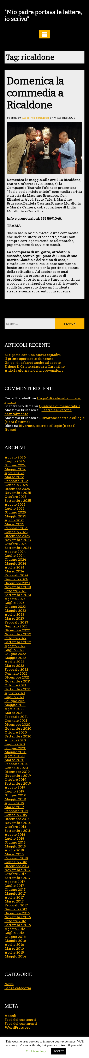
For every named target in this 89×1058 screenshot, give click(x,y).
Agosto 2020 (15, 740)
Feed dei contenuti (20, 1020)
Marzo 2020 (14, 760)
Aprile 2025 (14, 520)
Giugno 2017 (15, 890)
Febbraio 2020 (17, 764)
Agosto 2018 (15, 835)
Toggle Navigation (44, 34)
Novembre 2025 (18, 493)
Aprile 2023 (14, 614)
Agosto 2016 (15, 929)
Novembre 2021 (18, 681)
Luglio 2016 (14, 933)
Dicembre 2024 (17, 536)
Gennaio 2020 (16, 768)
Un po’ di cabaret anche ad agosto (33, 363)
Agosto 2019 (15, 787)
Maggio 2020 (15, 752)
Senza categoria (18, 988)
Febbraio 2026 (16, 481)
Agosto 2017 (15, 882)
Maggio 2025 (15, 516)
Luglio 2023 (14, 603)
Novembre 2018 (18, 823)
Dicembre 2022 (17, 630)
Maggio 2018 (15, 846)
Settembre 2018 (18, 831)
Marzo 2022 (14, 666)
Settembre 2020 (18, 736)
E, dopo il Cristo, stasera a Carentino (35, 367)
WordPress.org (17, 1027)
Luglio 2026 (15, 461)
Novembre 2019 (18, 776)
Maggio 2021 (15, 705)
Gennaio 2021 (16, 721)
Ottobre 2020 (16, 732)
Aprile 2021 (14, 709)
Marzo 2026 (14, 477)
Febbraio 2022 (16, 669)
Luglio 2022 (14, 650)
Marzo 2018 (14, 854)
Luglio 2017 (14, 886)
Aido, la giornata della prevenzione (34, 370)
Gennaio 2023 (16, 626)
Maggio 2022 (15, 658)
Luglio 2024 (15, 556)
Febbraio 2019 (16, 811)
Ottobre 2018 (15, 827)
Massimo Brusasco (35, 117)
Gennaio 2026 (16, 485)
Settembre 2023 (18, 595)
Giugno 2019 (15, 795)
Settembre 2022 (18, 642)
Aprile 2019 (14, 803)
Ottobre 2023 (15, 591)
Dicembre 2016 (17, 913)
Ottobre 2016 (15, 921)
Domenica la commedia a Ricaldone (35, 93)
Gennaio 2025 (16, 532)
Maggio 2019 (15, 799)
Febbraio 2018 (16, 858)
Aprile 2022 (14, 662)
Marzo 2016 (14, 948)
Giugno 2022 (15, 654)
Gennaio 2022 (16, 673)
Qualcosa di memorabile (59, 406)
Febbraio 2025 (16, 528)
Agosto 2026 (15, 457)
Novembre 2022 (18, 634)
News (9, 984)
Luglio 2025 (14, 508)
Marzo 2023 (14, 618)
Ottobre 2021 (15, 685)
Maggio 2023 (15, 611)
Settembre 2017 (18, 878)
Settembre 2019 (18, 783)
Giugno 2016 (15, 937)
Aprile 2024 (14, 567)
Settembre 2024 (18, 548)
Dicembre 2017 (17, 866)
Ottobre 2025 (15, 497)
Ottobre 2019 (15, 780)
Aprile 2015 (14, 952)
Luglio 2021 (14, 697)
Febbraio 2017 (16, 905)
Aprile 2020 (15, 756)
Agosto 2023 (15, 599)
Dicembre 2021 (17, 677)
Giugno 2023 (15, 607)
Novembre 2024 (18, 540)
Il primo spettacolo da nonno (29, 359)
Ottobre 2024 (16, 544)
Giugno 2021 (15, 701)
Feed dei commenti (21, 1024)
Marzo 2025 (14, 524)
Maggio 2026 (15, 469)
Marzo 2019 (14, 807)
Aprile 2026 (14, 473)
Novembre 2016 (18, 917)
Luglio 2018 (14, 838)
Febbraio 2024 (16, 575)
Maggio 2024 (15, 563)
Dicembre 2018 (17, 819)
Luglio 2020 (15, 744)
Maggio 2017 (15, 893)
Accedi (10, 1016)
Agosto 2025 (15, 504)
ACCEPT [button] (58, 1051)
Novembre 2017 (18, 870)
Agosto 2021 (15, 693)
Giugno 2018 (15, 842)
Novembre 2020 (18, 728)
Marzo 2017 (14, 901)
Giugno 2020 (15, 748)
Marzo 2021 (14, 713)
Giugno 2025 (15, 512)
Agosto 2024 (15, 552)
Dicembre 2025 (17, 489)
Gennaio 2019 (16, 815)
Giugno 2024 (15, 559)
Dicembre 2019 (17, 772)
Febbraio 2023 (16, 622)
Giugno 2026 (15, 465)
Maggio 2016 (15, 941)
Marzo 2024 (14, 571)
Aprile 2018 (14, 850)
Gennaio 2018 (16, 862)
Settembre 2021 (18, 689)
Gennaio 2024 (16, 579)
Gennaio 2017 (16, 909)
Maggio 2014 (15, 956)
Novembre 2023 (18, 587)
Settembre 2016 (18, 925)
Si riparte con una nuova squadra (33, 355)
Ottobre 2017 (15, 874)
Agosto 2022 (15, 646)
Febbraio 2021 (16, 717)
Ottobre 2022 (15, 638)
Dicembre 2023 (17, 583)
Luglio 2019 (14, 791)
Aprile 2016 (14, 945)
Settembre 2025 (18, 501)
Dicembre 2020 (17, 724)
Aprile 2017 (14, 897)
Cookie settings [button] (36, 1051)
